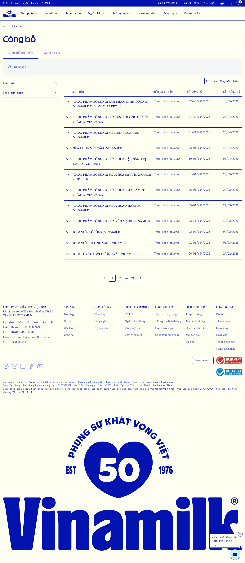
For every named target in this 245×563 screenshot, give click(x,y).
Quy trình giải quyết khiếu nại (153, 381)
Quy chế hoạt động (117, 381)
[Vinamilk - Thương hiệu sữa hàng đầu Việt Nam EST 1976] (9, 13)
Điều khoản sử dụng (62, 381)
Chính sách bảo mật (90, 381)
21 (132, 278)
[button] (126, 278)
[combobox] (230, 81)
